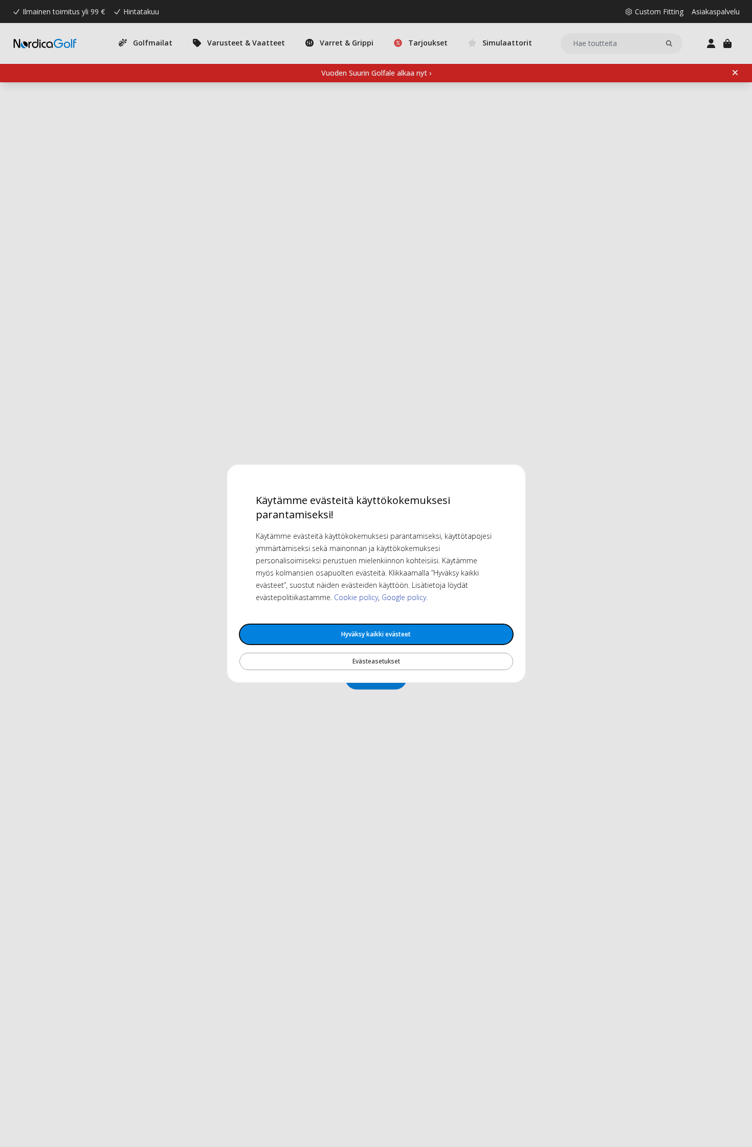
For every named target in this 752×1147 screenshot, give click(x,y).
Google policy (404, 597)
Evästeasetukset (376, 661)
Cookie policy (356, 597)
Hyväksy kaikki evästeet (376, 634)
